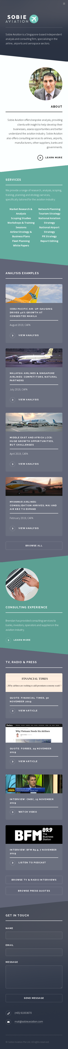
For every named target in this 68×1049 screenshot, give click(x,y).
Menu (63, 4)
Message (12, 962)
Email (10, 945)
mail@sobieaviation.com (29, 1021)
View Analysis (28, 335)
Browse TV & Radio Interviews (34, 879)
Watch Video (27, 812)
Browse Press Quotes (34, 891)
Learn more (22, 640)
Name (9, 928)
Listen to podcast (32, 862)
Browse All (34, 545)
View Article (27, 710)
